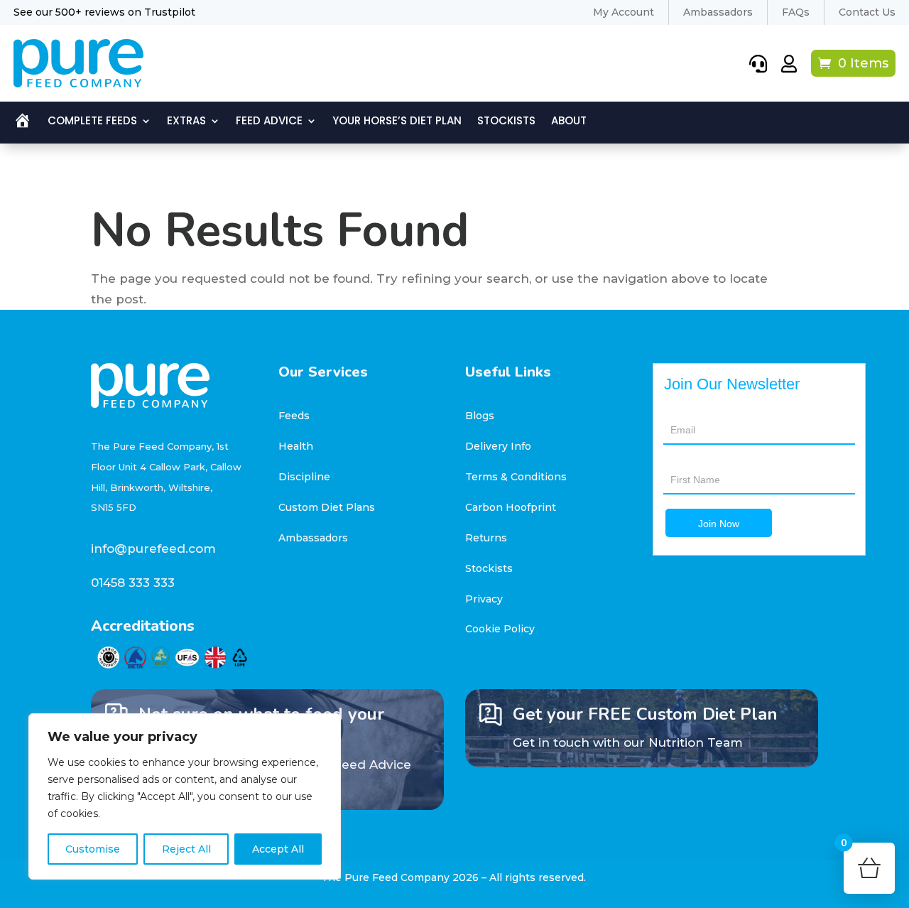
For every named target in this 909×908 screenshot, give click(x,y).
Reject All (186, 849)
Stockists (506, 122)
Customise (92, 849)
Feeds (294, 415)
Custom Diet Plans (326, 507)
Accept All (278, 849)
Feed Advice (269, 122)
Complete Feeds (92, 122)
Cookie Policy (500, 628)
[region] (184, 796)
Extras (186, 122)
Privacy (484, 599)
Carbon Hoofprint (510, 507)
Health (295, 446)
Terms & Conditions (516, 476)
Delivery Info (498, 446)
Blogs (479, 415)
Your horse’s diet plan (397, 122)
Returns (486, 537)
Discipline (304, 476)
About (569, 122)
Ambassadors (313, 537)
